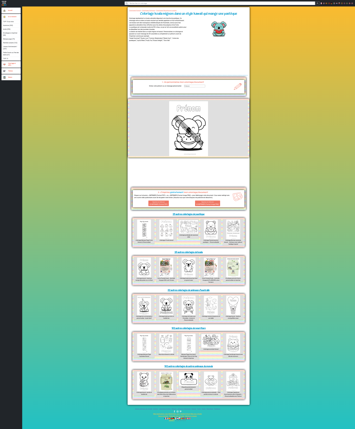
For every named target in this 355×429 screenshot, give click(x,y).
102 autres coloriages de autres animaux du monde (188, 366)
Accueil (10, 10)
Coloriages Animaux (148, 10)
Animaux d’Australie (184, 409)
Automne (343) (8, 25)
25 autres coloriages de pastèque (188, 214)
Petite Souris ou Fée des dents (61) (11, 54)
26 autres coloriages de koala (189, 252)
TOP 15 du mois (8, 21)
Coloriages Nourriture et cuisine (166, 10)
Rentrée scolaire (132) (10, 43)
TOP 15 (5, 58)
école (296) (6, 29)
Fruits (199, 409)
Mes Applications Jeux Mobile (163, 414)
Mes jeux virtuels (196, 414)
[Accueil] (4, 10)
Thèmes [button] (10, 71)
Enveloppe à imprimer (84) (10, 34)
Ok (317, 3)
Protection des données (176, 416)
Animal (155, 409)
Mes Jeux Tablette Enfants (182, 414)
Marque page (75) (9, 39)
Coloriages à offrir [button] (12, 64)
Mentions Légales (191, 416)
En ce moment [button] (12, 16)
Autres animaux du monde (143, 409)
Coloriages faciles (165, 409)
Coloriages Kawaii (135, 10)
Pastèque (217, 409)
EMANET (172, 420)
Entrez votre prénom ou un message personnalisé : (165, 86)
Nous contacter (163, 416)
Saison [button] (10, 77)
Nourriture (210, 409)
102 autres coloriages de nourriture (189, 328)
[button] (4, 16)
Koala (204, 409)
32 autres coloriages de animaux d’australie (189, 290)
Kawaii (194, 409)
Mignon (174, 409)
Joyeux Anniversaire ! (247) (10, 48)
